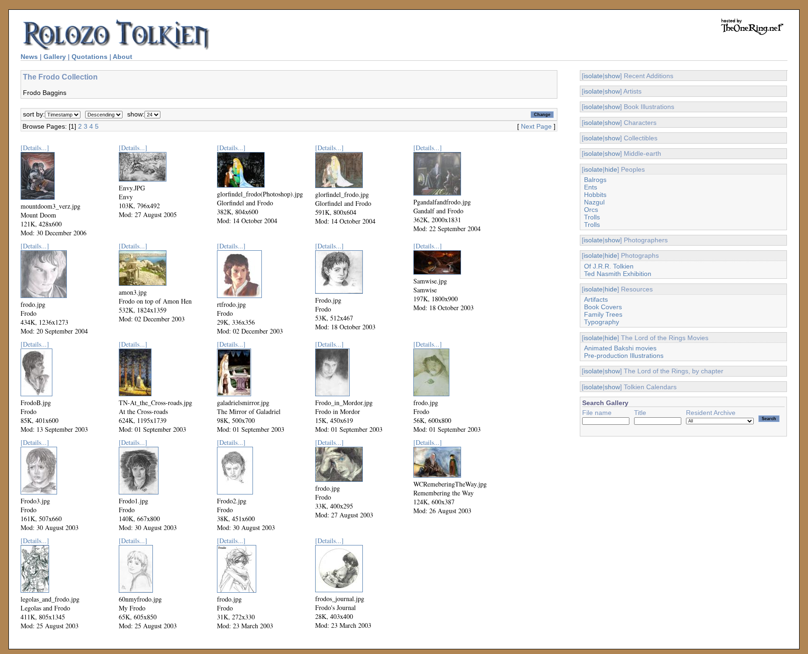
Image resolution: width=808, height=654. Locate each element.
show (612, 76)
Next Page (536, 126)
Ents (590, 187)
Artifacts (596, 299)
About (122, 56)
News (29, 56)
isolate (593, 76)
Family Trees (603, 314)
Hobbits (595, 194)
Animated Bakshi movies (620, 348)
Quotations (90, 56)
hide (611, 169)
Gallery (54, 56)
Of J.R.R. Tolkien (609, 266)
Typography (601, 322)
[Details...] (35, 147)
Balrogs (595, 179)
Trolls (592, 217)
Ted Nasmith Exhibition (617, 273)
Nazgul (594, 202)
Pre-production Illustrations (624, 355)
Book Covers (603, 307)
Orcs (591, 209)
